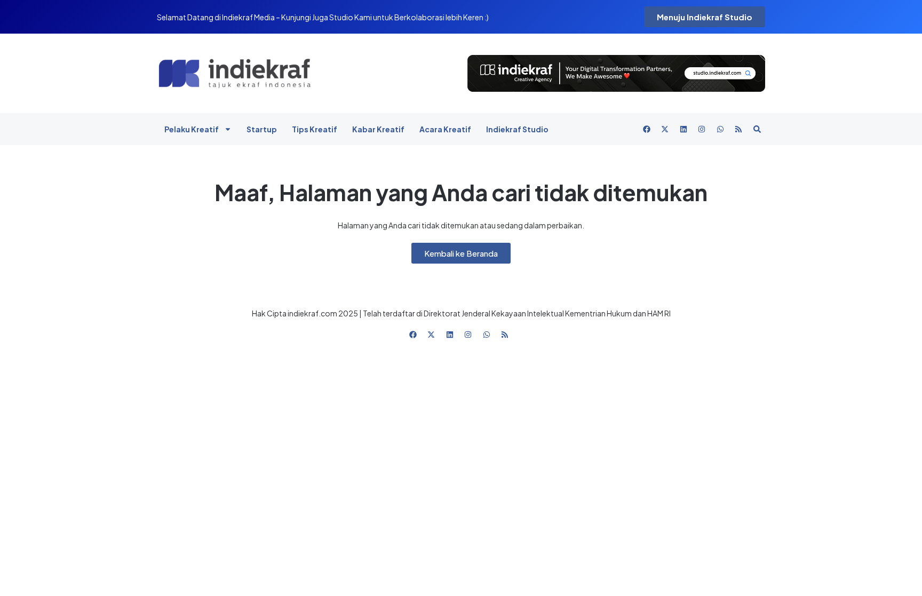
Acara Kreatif (445, 129)
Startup (262, 129)
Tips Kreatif (314, 129)
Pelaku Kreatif (191, 129)
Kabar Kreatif (378, 129)
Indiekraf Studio (517, 129)
